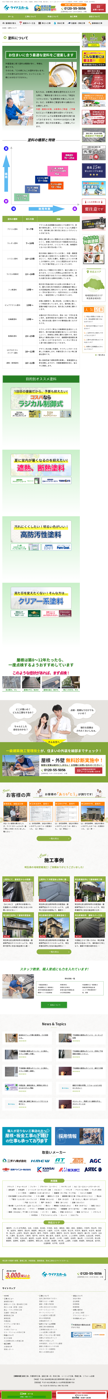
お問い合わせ (78, 1310)
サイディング (66, 1186)
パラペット (97, 1212)
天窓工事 (7, 1327)
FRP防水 (34, 1215)
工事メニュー (9, 1299)
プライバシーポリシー (81, 1315)
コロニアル (74, 1215)
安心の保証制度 (45, 1318)
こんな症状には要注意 (47, 1315)
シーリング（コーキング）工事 (39, 1190)
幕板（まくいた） (62, 1202)
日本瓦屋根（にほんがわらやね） (20, 1196)
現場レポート (9, 1349)
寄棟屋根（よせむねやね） (47, 1209)
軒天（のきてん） (81, 1205)
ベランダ (68, 1190)
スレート (64, 1215)
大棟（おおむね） (90, 1209)
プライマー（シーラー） (49, 1186)
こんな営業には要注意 (47, 1332)
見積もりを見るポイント (48, 1338)
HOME (6, 1296)
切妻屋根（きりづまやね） (70, 1209)
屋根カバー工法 (29, 23)
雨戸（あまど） (47, 1202)
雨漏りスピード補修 (46, 1301)
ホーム (11, 16)
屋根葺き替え (11, 23)
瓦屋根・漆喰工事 (78, 23)
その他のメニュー (79, 1318)
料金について (9, 1335)
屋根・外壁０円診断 (46, 1304)
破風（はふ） (96, 1205)
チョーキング (22, 1186)
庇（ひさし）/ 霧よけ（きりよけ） (85, 1199)
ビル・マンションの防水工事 (14, 1332)
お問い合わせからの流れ (48, 1307)
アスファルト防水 (81, 1190)
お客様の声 (8, 1347)
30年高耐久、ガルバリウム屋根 (50, 1344)
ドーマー (45, 1212)
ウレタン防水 (96, 1190)
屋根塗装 (7, 1318)
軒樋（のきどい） (66, 1212)
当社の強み (77, 1299)
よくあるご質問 (78, 1313)
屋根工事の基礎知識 (46, 1327)
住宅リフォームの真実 (47, 1324)
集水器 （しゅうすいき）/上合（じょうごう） (25, 1205)
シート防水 (22, 1193)
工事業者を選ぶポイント (49, 1330)
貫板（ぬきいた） (19, 1209)
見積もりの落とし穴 (46, 1341)
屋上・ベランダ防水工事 (13, 1310)
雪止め (99, 1196)
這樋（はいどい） (78, 1202)
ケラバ (32, 1209)
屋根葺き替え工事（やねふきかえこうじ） (77, 1196)
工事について (44, 1296)
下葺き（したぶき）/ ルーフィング (24, 1199)
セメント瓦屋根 (86, 1193)
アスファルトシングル (49, 1215)
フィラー (33, 1186)
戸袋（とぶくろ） (31, 1202)
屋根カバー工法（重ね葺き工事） (16, 1304)
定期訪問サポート (45, 1321)
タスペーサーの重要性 (47, 1349)
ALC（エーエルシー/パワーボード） (87, 1186)
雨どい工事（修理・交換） (14, 1307)
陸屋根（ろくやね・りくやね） (65, 1193)
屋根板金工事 (97, 23)
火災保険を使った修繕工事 (14, 1341)
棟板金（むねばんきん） (63, 1205)
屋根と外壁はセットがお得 (49, 1346)
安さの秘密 (8, 1338)
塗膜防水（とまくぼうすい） (40, 1193)
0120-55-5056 (75, 8)
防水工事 (60, 23)
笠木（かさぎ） (64, 1199)
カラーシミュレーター (47, 1310)
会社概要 (76, 1301)
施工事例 (7, 1344)
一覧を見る (101, 355)
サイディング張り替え (12, 1324)
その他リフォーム (10, 1330)
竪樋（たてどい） (83, 1212)
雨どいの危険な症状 (46, 1352)
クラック (10, 1186)
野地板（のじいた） (47, 1199)
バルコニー (58, 1190)
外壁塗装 (7, 1321)
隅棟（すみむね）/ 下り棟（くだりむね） (24, 1212)
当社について (55, 1005)
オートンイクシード (46, 1313)
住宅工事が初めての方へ (48, 1299)
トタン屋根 (40, 1196)
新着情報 (76, 1307)
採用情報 (76, 1304)
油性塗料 (11, 1190)
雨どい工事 (46, 23)
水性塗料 (21, 1190)
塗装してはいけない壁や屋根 (49, 1335)
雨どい (48, 1205)
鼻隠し (54, 1212)
